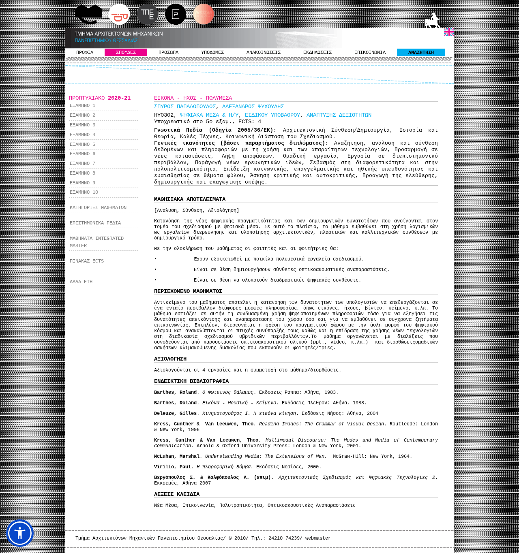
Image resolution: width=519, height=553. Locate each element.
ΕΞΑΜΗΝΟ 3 (82, 125)
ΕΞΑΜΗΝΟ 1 (82, 106)
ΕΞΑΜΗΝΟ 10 (84, 192)
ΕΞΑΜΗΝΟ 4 (82, 135)
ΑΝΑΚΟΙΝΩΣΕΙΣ (264, 53)
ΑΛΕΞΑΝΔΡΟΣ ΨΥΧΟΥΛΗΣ (253, 106)
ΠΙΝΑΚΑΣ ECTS (87, 261)
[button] (20, 533)
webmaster (318, 538)
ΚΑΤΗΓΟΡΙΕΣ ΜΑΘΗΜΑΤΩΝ (98, 208)
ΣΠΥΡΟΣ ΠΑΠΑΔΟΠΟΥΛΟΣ (185, 106)
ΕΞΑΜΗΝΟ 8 (82, 173)
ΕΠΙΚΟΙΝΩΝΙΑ (370, 53)
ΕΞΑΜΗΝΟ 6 (82, 154)
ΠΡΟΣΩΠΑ (168, 53)
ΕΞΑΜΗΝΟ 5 (82, 144)
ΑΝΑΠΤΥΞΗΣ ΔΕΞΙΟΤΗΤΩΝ (339, 115)
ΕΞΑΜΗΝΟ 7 (82, 164)
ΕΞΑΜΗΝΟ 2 (82, 115)
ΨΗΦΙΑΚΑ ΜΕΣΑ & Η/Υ (209, 115)
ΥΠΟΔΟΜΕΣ (212, 53)
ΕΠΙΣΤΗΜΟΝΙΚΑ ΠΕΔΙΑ (95, 223)
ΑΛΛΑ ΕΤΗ (81, 282)
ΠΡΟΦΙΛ (84, 53)
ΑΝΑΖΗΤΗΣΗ (421, 53)
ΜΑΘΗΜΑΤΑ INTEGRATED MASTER (97, 242)
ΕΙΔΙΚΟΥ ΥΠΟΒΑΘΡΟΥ (272, 115)
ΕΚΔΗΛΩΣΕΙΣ (317, 53)
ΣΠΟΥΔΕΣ (126, 53)
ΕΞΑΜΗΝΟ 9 (82, 183)
